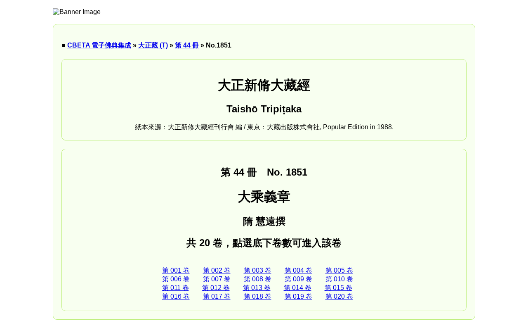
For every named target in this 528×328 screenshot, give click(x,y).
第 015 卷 (338, 287)
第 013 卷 (257, 287)
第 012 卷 (216, 287)
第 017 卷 (217, 296)
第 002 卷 (217, 270)
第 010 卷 (339, 279)
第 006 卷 (176, 279)
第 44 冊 (187, 45)
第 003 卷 (257, 270)
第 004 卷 (298, 270)
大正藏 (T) (153, 45)
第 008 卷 (257, 279)
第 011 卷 (175, 287)
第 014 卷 (297, 287)
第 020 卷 (339, 296)
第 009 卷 (298, 279)
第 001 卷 (176, 270)
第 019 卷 (298, 296)
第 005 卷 (339, 270)
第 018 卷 (257, 296)
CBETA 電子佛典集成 (99, 45)
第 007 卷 (217, 279)
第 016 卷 (176, 296)
